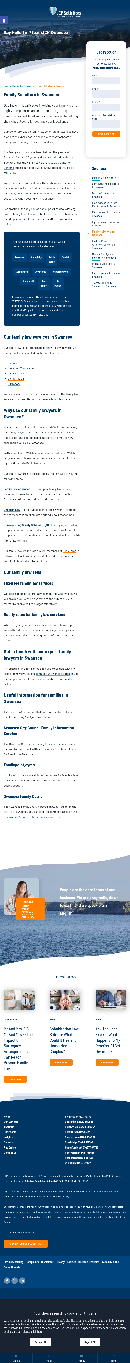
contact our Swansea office (53, 214)
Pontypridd (28, 281)
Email (95, 88)
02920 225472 (82, 1132)
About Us (9, 1127)
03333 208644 (19, 301)
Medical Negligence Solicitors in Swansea (104, 255)
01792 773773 (83, 1116)
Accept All (40, 1342)
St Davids (57, 283)
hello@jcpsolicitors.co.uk (32, 310)
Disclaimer (47, 1262)
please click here (32, 1331)
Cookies (71, 1262)
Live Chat (44, 314)
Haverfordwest (60, 271)
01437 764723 (90, 1147)
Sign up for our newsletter (26, 1244)
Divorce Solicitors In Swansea (103, 194)
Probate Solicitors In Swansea (103, 265)
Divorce (12, 363)
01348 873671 (84, 1163)
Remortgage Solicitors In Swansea (106, 274)
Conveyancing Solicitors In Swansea (105, 185)
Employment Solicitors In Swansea (106, 214)
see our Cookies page (77, 1328)
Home (6, 85)
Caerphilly (36, 257)
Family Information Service (53, 744)
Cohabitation (16, 378)
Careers (8, 1142)
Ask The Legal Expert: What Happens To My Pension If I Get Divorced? (108, 1040)
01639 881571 (85, 1157)
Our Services (11, 1121)
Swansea (30, 85)
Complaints (32, 1262)
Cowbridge (40, 271)
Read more (15, 1079)
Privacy (60, 1262)
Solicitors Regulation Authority (40, 1180)
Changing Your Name (21, 368)
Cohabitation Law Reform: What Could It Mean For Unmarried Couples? (64, 1040)
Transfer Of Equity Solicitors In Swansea (104, 284)
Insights (8, 1137)
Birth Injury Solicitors (104, 177)
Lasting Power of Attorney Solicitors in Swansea (104, 244)
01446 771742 (85, 1142)
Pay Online (10, 1147)
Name (95, 75)
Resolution (69, 550)
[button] (4, 20)
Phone (95, 101)
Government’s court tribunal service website (32, 817)
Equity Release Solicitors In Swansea (106, 223)
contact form (26, 219)
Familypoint (11, 775)
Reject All (89, 1342)
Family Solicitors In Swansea (103, 233)
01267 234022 (87, 1137)
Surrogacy (14, 383)
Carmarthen (22, 271)
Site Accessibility (13, 1262)
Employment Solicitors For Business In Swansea (106, 204)
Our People (10, 1132)
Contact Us (17, 85)
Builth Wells (52, 259)
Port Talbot (44, 283)
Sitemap (83, 1262)
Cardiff (65, 257)
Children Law (16, 373)
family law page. (61, 399)
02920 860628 (85, 1121)
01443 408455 (86, 1152)
